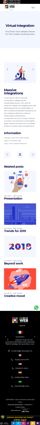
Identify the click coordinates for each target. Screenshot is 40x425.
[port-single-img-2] (20, 72)
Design (16, 143)
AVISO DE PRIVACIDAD (15, 404)
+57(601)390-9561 (14, 3)
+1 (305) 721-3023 (14, 1)
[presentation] (7, 69)
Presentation (13, 198)
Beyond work (13, 263)
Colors (11, 143)
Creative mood (14, 296)
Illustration (23, 143)
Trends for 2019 (15, 231)
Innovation (15, 138)
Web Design (24, 138)
